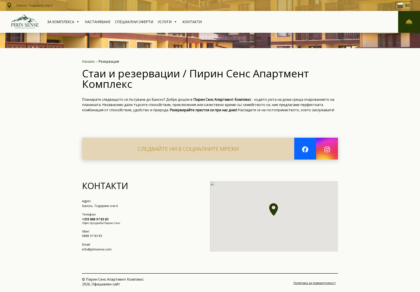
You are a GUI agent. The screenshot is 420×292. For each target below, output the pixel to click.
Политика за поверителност (314, 283)
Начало (89, 61)
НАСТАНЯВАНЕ (97, 21)
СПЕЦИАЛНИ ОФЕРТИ (134, 21)
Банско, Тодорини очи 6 (100, 206)
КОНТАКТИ (192, 21)
